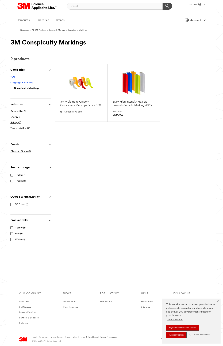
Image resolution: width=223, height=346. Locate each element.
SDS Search (106, 301)
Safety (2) (15, 122)
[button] (199, 335)
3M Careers (25, 307)
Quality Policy (71, 337)
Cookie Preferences (108, 337)
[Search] (167, 6)
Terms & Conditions (89, 337)
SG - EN (193, 5)
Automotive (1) (18, 111)
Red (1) (18, 233)
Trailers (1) (20, 175)
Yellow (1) (20, 228)
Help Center (147, 301)
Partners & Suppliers (29, 318)
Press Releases (70, 307)
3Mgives (23, 323)
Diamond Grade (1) (20, 151)
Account (196, 20)
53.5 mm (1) (21, 204)
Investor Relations (27, 312)
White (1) (20, 239)
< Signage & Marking (21, 82)
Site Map (145, 307)
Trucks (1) (20, 181)
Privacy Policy (56, 337)
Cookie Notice (175, 319)
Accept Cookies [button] (176, 335)
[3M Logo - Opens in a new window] (37, 6)
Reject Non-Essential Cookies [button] (182, 328)
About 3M (24, 301)
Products (24, 20)
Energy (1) (15, 117)
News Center (69, 301)
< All (12, 77)
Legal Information (40, 337)
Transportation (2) (20, 128)
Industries (43, 20)
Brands (60, 20)
